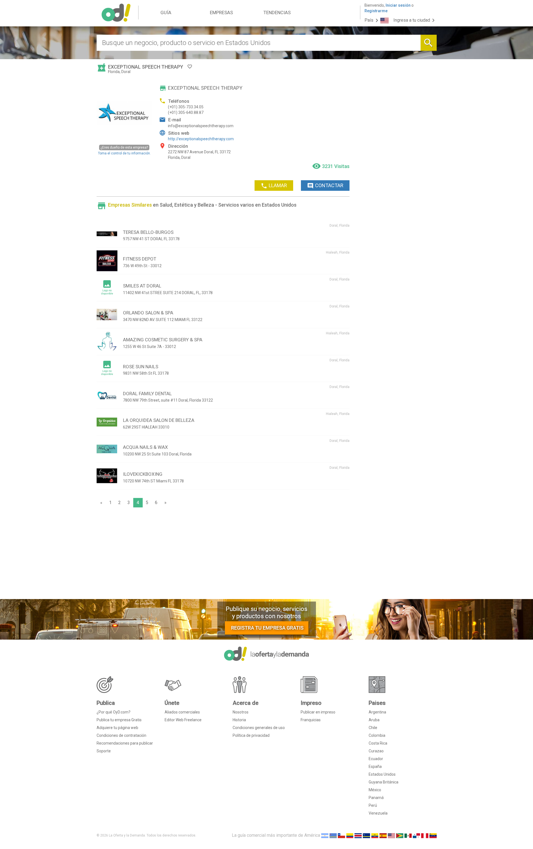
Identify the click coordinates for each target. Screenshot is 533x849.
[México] (408, 835)
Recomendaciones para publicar (125, 743)
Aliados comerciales (182, 712)
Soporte (104, 751)
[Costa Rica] (358, 835)
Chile (373, 727)
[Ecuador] (374, 835)
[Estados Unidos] (391, 835)
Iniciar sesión (398, 5)
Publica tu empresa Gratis (119, 720)
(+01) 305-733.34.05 (185, 107)
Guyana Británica (383, 782)
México (375, 790)
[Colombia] (349, 835)
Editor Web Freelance (183, 720)
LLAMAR (274, 185)
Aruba (374, 720)
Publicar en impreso (318, 712)
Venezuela (378, 813)
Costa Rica (378, 743)
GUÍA (165, 12)
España (375, 766)
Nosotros (240, 712)
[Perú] (424, 835)
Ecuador (376, 759)
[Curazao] (366, 835)
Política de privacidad (251, 735)
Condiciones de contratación (121, 735)
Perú (373, 805)
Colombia (377, 735)
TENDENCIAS (277, 12)
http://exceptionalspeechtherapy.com (201, 139)
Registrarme (376, 11)
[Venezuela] (433, 835)
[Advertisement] (223, 554)
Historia (239, 720)
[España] (383, 835)
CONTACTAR (325, 185)
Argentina (377, 712)
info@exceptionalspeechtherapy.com (200, 126)
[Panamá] (416, 835)
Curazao (376, 751)
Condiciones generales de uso (259, 727)
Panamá (376, 797)
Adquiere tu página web (117, 727)
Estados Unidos (382, 774)
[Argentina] (324, 835)
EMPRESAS (221, 12)
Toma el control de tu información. (124, 150)
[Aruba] (333, 835)
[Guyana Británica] (399, 835)
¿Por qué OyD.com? (113, 712)
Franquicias (311, 720)
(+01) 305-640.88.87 (185, 112)
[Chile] (341, 835)
